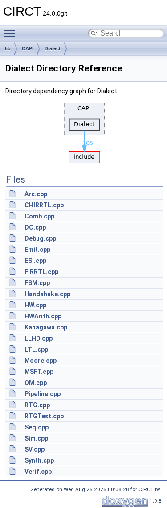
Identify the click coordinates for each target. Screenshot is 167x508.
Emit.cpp (37, 249)
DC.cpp (35, 227)
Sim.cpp (36, 438)
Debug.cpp (40, 238)
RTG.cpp (37, 405)
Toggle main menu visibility (12, 33)
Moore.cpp (40, 360)
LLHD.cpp (38, 338)
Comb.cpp (39, 216)
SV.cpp (34, 449)
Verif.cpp (38, 471)
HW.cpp (35, 305)
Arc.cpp (35, 194)
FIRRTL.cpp (41, 271)
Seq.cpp (36, 427)
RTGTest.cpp (44, 416)
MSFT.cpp (38, 371)
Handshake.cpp (47, 294)
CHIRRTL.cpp (44, 205)
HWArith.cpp (42, 316)
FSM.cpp (37, 282)
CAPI (27, 48)
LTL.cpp (36, 349)
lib (8, 48)
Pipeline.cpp (42, 393)
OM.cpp (35, 382)
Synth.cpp (39, 460)
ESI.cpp (35, 260)
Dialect (53, 48)
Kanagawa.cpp (45, 327)
